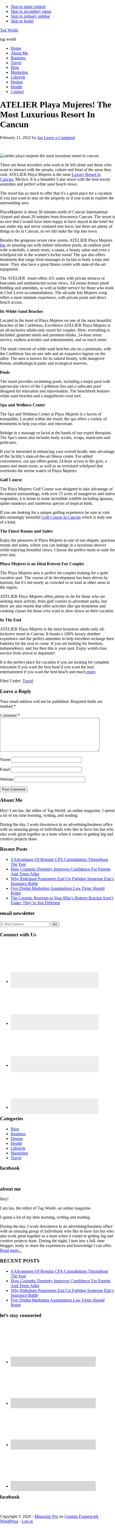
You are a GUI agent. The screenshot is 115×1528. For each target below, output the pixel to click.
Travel (27, 681)
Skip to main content (28, 6)
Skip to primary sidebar (30, 16)
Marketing (19, 1153)
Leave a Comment (59, 137)
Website (6, 779)
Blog (15, 1129)
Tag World (9, 30)
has (3, 245)
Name (5, 759)
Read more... (11, 1250)
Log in (27, 1521)
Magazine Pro (46, 1516)
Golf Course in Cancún (61, 517)
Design (17, 1138)
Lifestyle (18, 1148)
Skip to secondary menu (31, 11)
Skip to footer (22, 21)
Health (16, 1143)
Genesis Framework (81, 1516)
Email (5, 769)
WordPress (9, 1521)
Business (18, 1133)
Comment (10, 715)
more (90, 671)
